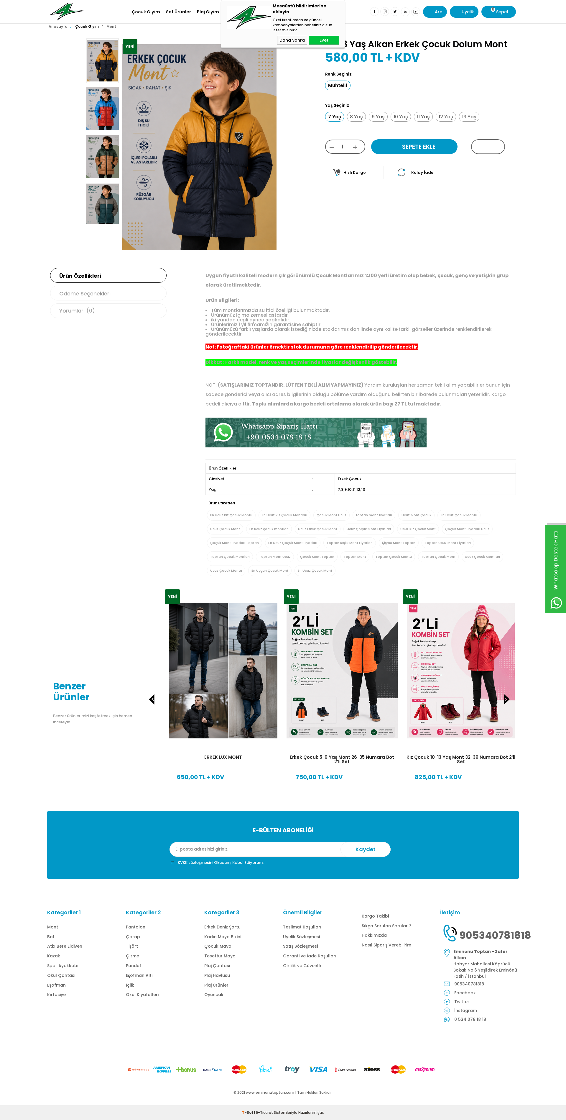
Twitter (461, 1002)
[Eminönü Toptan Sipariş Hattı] (316, 445)
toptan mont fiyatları (374, 515)
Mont (52, 927)
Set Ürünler (178, 12)
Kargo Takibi (375, 916)
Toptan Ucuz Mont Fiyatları (448, 542)
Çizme (132, 956)
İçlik (130, 985)
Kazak (53, 956)
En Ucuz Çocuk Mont (315, 570)
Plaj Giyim (208, 12)
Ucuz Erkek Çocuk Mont (317, 529)
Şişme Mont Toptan (398, 542)
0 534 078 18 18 (470, 1019)
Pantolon (135, 927)
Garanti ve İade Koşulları (309, 956)
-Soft (249, 1112)
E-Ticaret (264, 1112)
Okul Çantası (61, 975)
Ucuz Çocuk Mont (225, 529)
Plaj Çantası (217, 966)
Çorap (133, 937)
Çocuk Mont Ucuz (331, 515)
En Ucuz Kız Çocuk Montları (284, 515)
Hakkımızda (374, 935)
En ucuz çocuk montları (269, 529)
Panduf (133, 966)
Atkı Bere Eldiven (64, 946)
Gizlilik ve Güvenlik (302, 966)
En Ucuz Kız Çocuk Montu (231, 515)
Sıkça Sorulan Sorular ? (386, 926)
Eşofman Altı (139, 975)
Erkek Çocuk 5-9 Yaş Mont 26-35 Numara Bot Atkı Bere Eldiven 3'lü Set (507, 759)
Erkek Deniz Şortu (222, 927)
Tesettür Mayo (220, 956)
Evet (324, 40)
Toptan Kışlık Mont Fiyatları (350, 542)
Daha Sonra (292, 40)
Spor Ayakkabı (62, 966)
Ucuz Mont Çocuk (416, 515)
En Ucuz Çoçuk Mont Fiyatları (292, 542)
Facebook (465, 993)
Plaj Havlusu (217, 975)
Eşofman (56, 985)
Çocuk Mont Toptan (317, 556)
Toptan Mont (355, 556)
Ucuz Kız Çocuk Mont (418, 529)
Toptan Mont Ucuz (275, 556)
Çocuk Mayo (217, 946)
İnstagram (465, 1010)
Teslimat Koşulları (302, 927)
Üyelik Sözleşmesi (301, 937)
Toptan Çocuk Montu (394, 556)
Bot (51, 937)
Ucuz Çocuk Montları (482, 556)
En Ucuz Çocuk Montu (459, 515)
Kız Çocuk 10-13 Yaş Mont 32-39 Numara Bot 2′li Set (388, 759)
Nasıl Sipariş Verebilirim (386, 945)
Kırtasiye (56, 995)
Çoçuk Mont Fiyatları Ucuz (467, 529)
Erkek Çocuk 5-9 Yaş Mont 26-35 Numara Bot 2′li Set (269, 759)
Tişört (132, 946)
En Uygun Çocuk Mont (269, 570)
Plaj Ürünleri (216, 985)
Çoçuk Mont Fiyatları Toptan (234, 542)
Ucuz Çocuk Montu (226, 570)
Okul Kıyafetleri (142, 995)
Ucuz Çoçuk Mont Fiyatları (369, 529)
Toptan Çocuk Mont (438, 556)
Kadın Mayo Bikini (222, 937)
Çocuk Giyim (146, 12)
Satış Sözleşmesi (300, 946)
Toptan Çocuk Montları (230, 556)
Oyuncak (213, 995)
